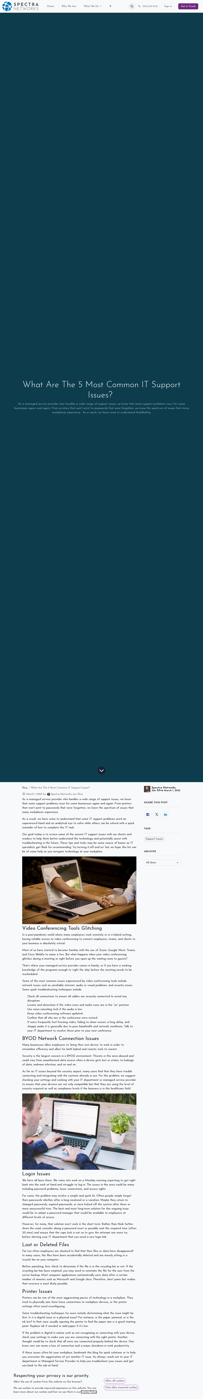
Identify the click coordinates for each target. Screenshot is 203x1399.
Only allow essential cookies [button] (121, 1387)
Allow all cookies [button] (114, 1381)
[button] (132, 6)
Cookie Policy (88, 1392)
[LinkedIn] (165, 814)
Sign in (168, 6)
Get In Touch (188, 6)
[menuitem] (50, 6)
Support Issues (154, 839)
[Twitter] (156, 814)
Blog (24, 788)
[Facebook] (148, 814)
